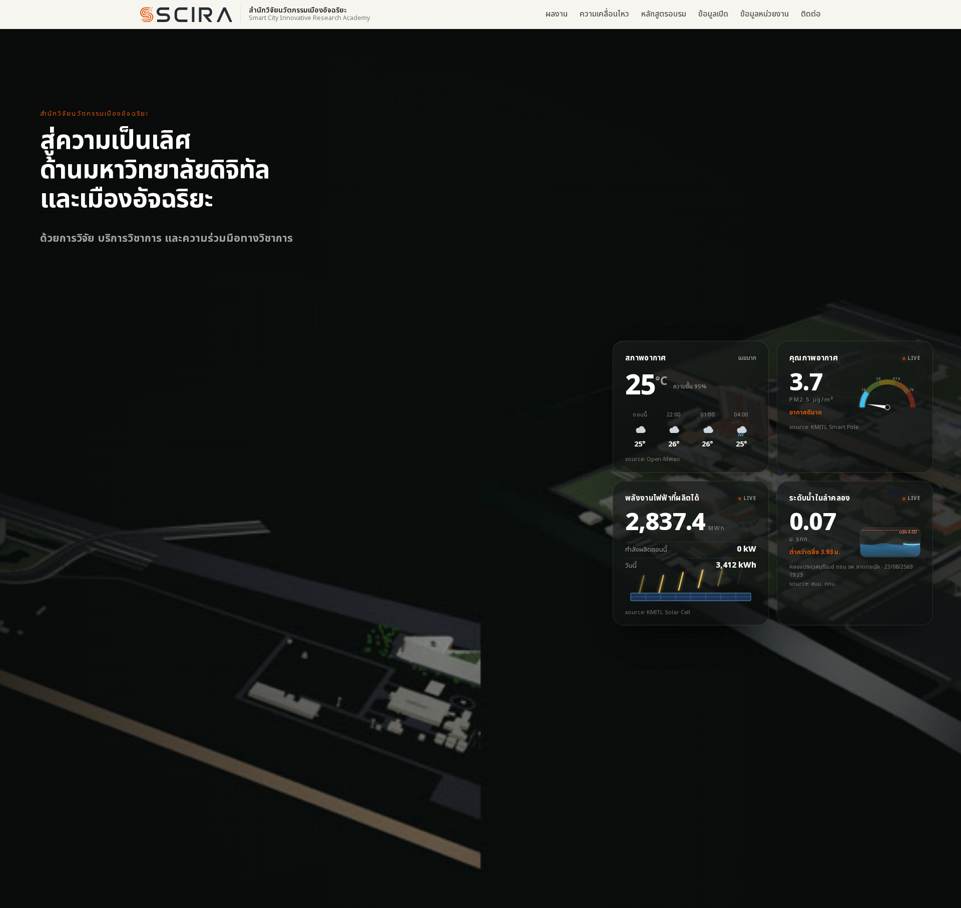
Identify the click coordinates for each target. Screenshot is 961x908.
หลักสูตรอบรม (663, 14)
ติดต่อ (811, 14)
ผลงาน (557, 14)
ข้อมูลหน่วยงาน (764, 14)
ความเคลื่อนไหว (604, 14)
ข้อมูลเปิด (713, 14)
